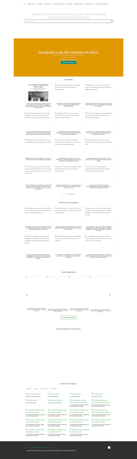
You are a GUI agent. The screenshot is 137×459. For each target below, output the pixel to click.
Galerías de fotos (78, 4)
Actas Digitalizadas (68, 317)
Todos (28, 388)
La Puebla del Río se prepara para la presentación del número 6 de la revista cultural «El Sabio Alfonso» (68, 133)
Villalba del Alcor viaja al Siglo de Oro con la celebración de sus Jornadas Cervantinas (38, 159)
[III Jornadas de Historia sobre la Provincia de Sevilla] (36, 431)
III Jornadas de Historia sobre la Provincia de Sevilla (35, 435)
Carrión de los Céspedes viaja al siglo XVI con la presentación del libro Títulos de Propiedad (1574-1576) (98, 133)
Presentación (30, 4)
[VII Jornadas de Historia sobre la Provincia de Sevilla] (36, 421)
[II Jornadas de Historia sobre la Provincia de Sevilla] (58, 431)
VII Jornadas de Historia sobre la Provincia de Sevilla (35, 425)
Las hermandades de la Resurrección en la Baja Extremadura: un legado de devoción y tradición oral (68, 228)
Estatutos (39, 4)
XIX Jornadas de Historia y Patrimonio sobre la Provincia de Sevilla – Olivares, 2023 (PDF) (36, 309)
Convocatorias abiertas (59, 4)
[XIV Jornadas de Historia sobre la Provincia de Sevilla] (79, 401)
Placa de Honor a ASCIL (33, 396)
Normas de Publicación (101, 4)
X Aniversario (53, 388)
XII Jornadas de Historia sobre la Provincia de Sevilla (35, 415)
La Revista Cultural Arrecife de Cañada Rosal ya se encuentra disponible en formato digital (68, 105)
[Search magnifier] (111, 21)
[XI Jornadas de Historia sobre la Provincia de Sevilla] (58, 411)
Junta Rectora (47, 4)
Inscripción (69, 4)
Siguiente (71, 194)
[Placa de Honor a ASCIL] (36, 394)
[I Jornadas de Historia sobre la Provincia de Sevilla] (79, 431)
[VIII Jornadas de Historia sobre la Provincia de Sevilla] (101, 411)
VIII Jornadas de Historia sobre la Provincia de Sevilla (101, 415)
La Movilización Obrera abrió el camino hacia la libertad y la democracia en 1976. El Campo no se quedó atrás (98, 256)
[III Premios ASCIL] (36, 400)
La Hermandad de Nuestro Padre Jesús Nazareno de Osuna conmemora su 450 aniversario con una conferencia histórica (38, 133)
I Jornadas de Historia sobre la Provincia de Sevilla (79, 435)
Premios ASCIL (43, 388)
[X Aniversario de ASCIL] (58, 400)
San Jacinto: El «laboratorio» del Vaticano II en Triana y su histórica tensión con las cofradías (68, 256)
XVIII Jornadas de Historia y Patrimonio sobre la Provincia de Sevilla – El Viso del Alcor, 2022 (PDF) (57, 310)
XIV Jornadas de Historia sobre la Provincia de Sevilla (79, 405)
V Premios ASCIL (75, 396)
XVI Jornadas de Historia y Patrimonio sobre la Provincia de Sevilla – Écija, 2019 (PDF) (100, 311)
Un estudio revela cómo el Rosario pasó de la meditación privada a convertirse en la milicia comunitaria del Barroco (38, 228)
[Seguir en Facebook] (109, 447)
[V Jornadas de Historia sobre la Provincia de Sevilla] (79, 421)
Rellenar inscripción (68, 62)
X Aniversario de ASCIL (55, 403)
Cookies (50, 447)
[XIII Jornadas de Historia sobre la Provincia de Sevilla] (101, 401)
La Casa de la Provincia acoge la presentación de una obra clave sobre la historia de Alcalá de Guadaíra (98, 186)
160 (68, 194)
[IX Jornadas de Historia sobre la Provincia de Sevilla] (79, 411)
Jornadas (35, 388)
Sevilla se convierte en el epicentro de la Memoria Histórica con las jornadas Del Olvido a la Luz (68, 186)
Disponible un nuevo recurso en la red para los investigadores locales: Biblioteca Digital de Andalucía (98, 105)
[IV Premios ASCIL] (101, 394)
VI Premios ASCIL (53, 396)
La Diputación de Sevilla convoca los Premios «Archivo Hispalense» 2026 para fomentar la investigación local (68, 160)
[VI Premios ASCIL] (58, 394)
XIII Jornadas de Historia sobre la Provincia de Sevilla (101, 405)
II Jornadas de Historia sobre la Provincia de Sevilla (57, 435)
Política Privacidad (41, 447)
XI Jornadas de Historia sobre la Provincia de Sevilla (57, 415)
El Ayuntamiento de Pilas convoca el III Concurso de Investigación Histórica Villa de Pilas (98, 160)
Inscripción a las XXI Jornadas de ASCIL (68, 52)
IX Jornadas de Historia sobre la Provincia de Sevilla (79, 415)
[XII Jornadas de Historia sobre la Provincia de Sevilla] (36, 411)
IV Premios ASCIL (97, 396)
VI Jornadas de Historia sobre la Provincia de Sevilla (57, 425)
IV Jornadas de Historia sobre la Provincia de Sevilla (101, 425)
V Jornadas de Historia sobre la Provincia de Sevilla (79, 425)
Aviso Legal (30, 447)
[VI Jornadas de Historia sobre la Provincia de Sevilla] (58, 421)
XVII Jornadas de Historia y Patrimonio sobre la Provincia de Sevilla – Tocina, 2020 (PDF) (79, 310)
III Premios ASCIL (31, 403)
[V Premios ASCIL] (79, 394)
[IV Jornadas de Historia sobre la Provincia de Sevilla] (101, 421)
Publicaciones (88, 4)
